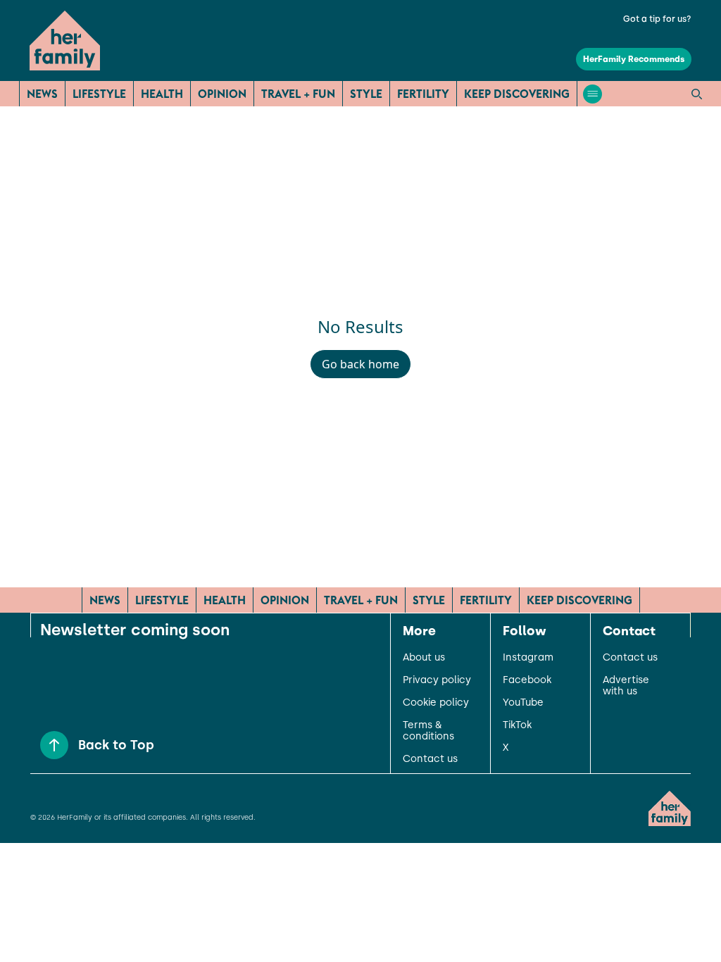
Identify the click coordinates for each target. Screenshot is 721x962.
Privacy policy (437, 680)
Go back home (360, 364)
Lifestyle (99, 94)
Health (162, 94)
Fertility (423, 94)
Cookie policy (436, 702)
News (42, 94)
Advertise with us (626, 686)
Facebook (527, 680)
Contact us (430, 759)
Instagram (528, 657)
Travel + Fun (298, 94)
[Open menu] (592, 94)
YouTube (523, 702)
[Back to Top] (54, 745)
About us (424, 657)
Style (366, 94)
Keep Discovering (517, 94)
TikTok (517, 725)
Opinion (222, 94)
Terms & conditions (428, 731)
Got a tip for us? (657, 19)
